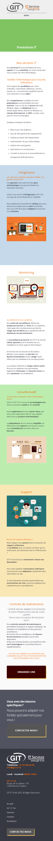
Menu (26, 15)
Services (10, 812)
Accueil (10, 803)
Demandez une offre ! (26, 674)
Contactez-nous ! (26, 730)
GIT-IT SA (11, 808)
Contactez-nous (20, 831)
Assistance (12, 821)
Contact (10, 816)
